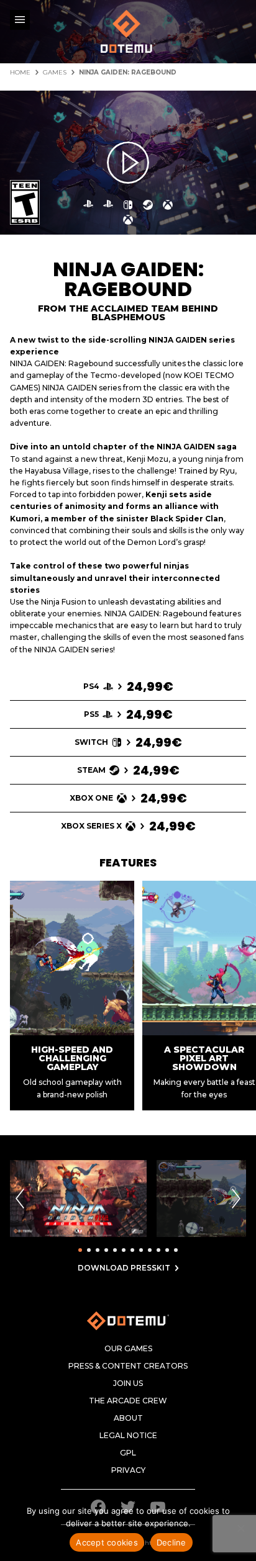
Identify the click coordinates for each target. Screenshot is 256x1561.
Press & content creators (128, 1366)
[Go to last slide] (20, 1198)
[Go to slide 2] (89, 1250)
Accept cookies (107, 1542)
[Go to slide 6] (124, 1250)
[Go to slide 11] (167, 1250)
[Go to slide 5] (115, 1250)
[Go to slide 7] (132, 1250)
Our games (128, 1348)
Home (20, 73)
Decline (171, 1542)
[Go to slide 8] (141, 1250)
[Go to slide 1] (80, 1250)
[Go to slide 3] (97, 1250)
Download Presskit (124, 1268)
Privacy (128, 1470)
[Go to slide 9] (150, 1250)
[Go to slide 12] (176, 1250)
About (128, 1418)
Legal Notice (128, 1435)
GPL (128, 1453)
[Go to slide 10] (158, 1250)
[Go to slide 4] (106, 1250)
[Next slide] (236, 1198)
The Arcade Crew (128, 1401)
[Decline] (240, 1528)
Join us (128, 1383)
